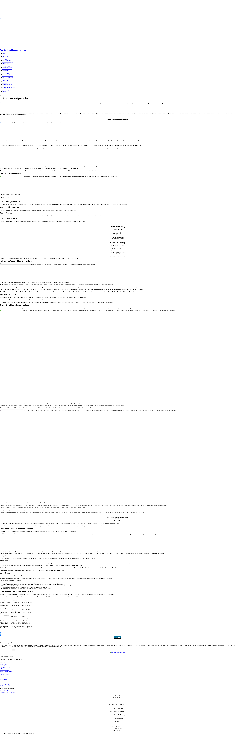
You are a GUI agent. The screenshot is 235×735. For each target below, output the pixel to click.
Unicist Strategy (3, 664)
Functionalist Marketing (5, 667)
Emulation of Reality (7, 67)
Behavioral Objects (6, 64)
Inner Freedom (5, 80)
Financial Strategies (4, 670)
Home (3, 53)
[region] (117, 24)
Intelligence (5, 56)
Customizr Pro (31, 733)
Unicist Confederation (117, 708)
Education (4, 83)
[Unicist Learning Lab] (118, 699)
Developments (5, 55)
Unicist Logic (5, 59)
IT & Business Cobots (5, 668)
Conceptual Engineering (5, 673)
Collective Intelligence (7, 74)
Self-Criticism (5, 73)
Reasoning (4, 91)
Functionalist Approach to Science (7, 692)
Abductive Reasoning (7, 84)
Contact (4, 93)
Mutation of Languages (7, 62)
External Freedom (6, 79)
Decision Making (6, 63)
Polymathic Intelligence (7, 57)
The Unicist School (117, 718)
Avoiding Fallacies (6, 90)
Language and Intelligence (8, 60)
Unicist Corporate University (117, 714)
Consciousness (5, 70)
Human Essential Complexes (8, 87)
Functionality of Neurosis (8, 86)
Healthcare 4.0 (3, 679)
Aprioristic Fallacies (6, 88)
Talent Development (7, 81)
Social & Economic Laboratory (6, 685)
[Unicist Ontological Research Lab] (117, 730)
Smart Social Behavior (7, 69)
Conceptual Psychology (7, 77)
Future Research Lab (4, 684)
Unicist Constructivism (7, 76)
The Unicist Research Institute (117, 705)
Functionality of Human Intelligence (13, 50)
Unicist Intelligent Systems (117, 711)
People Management (4, 674)
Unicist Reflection (6, 66)
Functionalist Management (6, 666)
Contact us (117, 637)
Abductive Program (6, 72)
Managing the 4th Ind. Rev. (6, 671)
